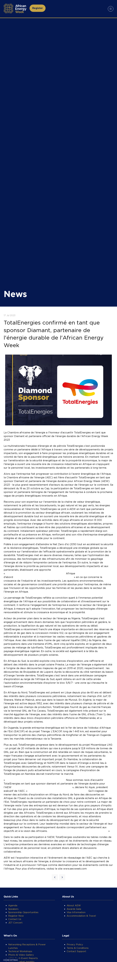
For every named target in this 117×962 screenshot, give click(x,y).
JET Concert (15, 922)
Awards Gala (74, 909)
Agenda (12, 905)
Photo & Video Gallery (21, 954)
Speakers (13, 909)
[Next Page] (62, 877)
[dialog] (11, 960)
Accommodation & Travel (81, 915)
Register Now (16, 915)
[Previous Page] (55, 877)
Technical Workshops (20, 951)
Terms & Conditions (78, 948)
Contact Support (76, 951)
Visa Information (76, 912)
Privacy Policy (75, 944)
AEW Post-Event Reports (23, 958)
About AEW (74, 905)
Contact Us (14, 919)
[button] (38, 8)
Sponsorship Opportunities (23, 912)
